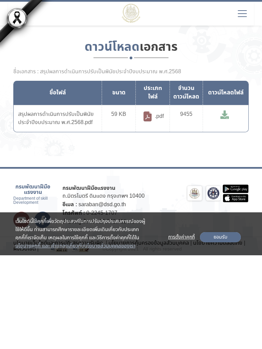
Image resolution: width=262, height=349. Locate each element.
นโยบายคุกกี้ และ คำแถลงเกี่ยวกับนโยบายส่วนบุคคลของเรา (75, 246)
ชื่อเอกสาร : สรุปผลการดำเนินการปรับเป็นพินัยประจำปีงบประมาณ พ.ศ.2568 (97, 72)
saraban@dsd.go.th (102, 205)
